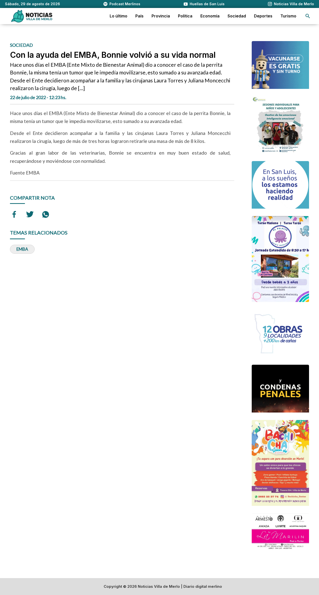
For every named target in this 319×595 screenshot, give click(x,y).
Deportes (263, 15)
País (139, 15)
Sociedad (237, 15)
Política (185, 15)
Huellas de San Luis (207, 4)
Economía (210, 15)
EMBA (22, 249)
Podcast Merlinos (124, 4)
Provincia (161, 15)
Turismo (288, 15)
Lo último (118, 15)
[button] (307, 16)
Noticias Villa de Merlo (294, 4)
